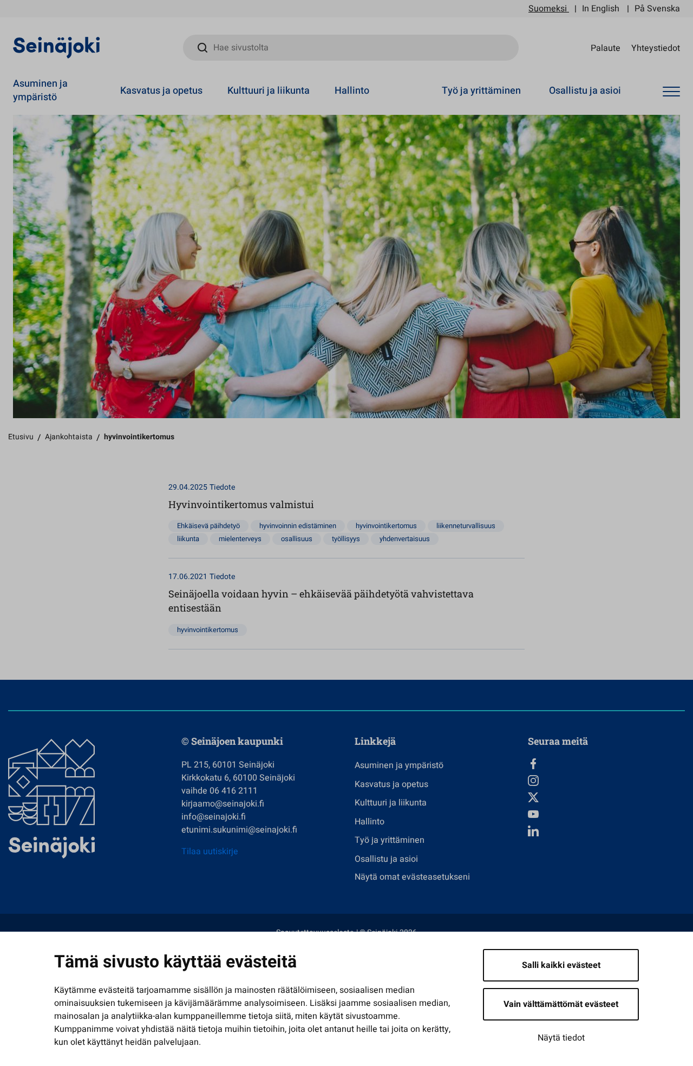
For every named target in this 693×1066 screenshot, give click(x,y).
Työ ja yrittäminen (481, 90)
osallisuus (296, 539)
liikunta (188, 539)
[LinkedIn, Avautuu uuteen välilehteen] (606, 831)
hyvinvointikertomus (386, 526)
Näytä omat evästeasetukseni (412, 876)
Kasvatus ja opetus (161, 90)
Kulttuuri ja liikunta (268, 90)
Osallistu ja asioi (585, 90)
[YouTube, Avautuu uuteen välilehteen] (606, 814)
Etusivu (21, 437)
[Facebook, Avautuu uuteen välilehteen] (606, 763)
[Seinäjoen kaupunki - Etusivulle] (56, 47)
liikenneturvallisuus (465, 526)
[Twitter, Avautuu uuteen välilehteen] (606, 797)
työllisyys (346, 539)
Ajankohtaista (69, 437)
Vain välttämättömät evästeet (561, 1004)
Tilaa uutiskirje (209, 851)
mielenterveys (240, 539)
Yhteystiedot (655, 47)
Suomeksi (547, 8)
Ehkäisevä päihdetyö (208, 526)
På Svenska (657, 8)
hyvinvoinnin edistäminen (297, 526)
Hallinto (352, 90)
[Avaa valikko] (671, 92)
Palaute (605, 47)
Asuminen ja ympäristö (40, 90)
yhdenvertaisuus (405, 539)
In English (600, 8)
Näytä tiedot (561, 1037)
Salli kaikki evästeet (561, 965)
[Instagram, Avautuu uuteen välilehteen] (606, 780)
